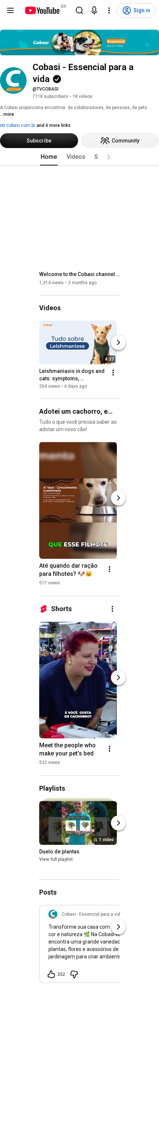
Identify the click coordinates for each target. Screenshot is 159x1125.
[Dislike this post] (74, 974)
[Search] (79, 10)
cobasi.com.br (20, 125)
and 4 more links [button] (54, 125)
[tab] (49, 157)
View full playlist (56, 859)
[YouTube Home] (42, 10)
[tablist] (79, 157)
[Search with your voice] (94, 10)
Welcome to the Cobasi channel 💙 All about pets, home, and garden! (79, 274)
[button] (109, 157)
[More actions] (113, 372)
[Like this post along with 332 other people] (51, 974)
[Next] (118, 342)
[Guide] (10, 10)
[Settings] (109, 10)
